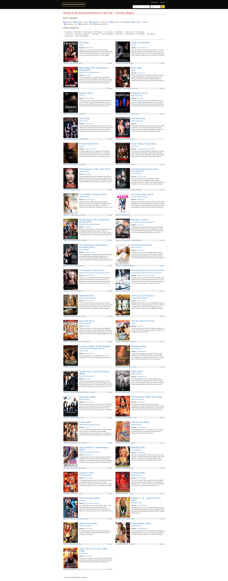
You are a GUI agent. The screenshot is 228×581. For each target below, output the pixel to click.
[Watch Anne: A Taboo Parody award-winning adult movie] (122, 153)
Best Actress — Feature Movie (100, 22)
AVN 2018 (118, 215)
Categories (154, 2)
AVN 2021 (66, 114)
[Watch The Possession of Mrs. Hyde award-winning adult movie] (70, 178)
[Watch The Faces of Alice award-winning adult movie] (122, 203)
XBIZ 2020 (119, 114)
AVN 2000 (118, 544)
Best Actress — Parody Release (126, 34)
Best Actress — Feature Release (121, 22)
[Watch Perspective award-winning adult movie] (122, 102)
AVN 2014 (66, 291)
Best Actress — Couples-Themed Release (78, 34)
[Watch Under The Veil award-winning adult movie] (122, 51)
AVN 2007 (66, 417)
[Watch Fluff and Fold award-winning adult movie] (122, 431)
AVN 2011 (66, 341)
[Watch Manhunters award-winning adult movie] (70, 406)
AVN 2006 (118, 417)
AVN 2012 (118, 316)
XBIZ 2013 (67, 316)
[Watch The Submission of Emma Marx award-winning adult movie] (122, 279)
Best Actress (68, 22)
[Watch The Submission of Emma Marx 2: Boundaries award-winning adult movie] (70, 254)
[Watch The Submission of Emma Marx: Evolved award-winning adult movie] (122, 178)
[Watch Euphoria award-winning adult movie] (122, 482)
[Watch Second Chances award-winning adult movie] (122, 254)
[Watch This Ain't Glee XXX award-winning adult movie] (122, 330)
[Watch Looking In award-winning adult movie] (70, 482)
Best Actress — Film (71, 24)
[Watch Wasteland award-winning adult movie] (70, 305)
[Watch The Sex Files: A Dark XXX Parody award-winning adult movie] (70, 380)
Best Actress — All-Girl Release (93, 32)
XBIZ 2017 (67, 215)
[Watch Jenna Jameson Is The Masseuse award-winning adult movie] (70, 456)
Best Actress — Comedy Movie (114, 32)
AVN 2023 (66, 63)
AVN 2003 (118, 367)
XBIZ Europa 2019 (121, 139)
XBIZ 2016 (119, 240)
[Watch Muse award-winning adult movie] (122, 77)
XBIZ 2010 (67, 392)
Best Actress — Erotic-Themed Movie (103, 34)
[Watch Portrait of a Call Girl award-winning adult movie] (122, 305)
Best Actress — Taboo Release (146, 34)
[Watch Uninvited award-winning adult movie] (122, 127)
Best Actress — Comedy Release (135, 32)
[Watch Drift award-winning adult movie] (70, 51)
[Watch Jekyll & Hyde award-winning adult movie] (70, 532)
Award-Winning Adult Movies (74, 4)
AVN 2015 (118, 265)
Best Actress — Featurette (140, 22)
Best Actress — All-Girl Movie (73, 32)
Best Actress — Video (86, 24)
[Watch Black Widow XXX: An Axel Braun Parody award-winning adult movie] (70, 77)
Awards (162, 2)
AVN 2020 (66, 164)
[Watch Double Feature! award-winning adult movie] (122, 532)
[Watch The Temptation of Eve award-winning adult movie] (70, 279)
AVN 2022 (118, 63)
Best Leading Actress (101, 24)
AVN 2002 (118, 493)
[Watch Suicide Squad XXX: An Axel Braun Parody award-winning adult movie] (70, 229)
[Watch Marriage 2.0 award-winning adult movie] (122, 229)
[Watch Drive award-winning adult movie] (70, 127)
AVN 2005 (118, 443)
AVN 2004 (118, 468)
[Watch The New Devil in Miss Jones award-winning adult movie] (122, 406)
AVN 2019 (118, 164)
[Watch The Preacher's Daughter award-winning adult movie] (70, 203)
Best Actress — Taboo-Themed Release (77, 36)
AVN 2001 (118, 519)
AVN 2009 (118, 392)
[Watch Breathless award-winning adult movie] (122, 355)
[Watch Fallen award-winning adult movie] (122, 380)
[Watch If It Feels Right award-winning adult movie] (70, 153)
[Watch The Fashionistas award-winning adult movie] (70, 507)
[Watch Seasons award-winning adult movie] (70, 102)
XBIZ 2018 (119, 190)
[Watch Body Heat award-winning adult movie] (70, 330)
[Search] (163, 6)
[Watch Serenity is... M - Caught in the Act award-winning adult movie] (122, 507)
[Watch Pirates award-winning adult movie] (70, 431)
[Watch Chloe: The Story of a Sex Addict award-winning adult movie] (70, 558)
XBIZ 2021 (119, 88)
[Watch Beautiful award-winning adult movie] (122, 456)
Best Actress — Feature (82, 22)
